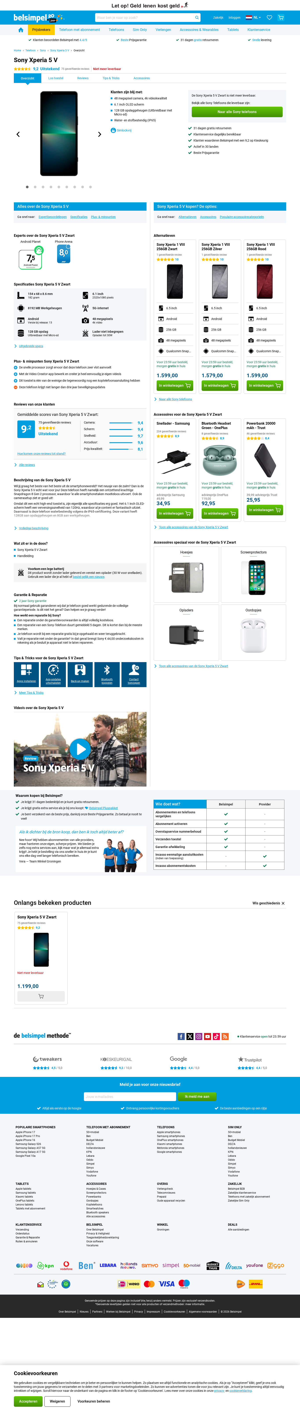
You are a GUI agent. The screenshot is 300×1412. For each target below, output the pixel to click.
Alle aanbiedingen (238, 1229)
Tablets (233, 30)
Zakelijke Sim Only (238, 1200)
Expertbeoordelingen (53, 217)
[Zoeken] (197, 17)
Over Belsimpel (95, 1229)
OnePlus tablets (25, 1200)
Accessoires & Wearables (199, 30)
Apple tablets (23, 1188)
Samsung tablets (26, 1192)
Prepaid (161, 1196)
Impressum (153, 1311)
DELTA (90, 1144)
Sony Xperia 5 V (59, 50)
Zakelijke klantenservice (242, 1192)
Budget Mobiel (94, 1140)
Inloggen (234, 17)
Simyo (90, 1167)
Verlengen (163, 30)
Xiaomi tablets (24, 1196)
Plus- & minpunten (103, 217)
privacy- (219, 1390)
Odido (89, 1159)
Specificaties (78, 217)
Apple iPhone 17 (25, 1132)
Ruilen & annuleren (27, 1241)
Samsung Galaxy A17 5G (30, 1151)
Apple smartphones (168, 1132)
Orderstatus (22, 1233)
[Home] (21, 30)
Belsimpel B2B (236, 1188)
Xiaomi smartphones (169, 1144)
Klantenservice (259, 30)
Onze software (94, 1241)
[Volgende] (99, 134)
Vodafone (92, 1171)
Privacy (138, 1311)
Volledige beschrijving (33, 528)
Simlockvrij (124, 130)
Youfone (91, 1175)
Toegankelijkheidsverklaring (102, 1237)
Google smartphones (169, 1151)
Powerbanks (93, 1196)
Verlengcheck (165, 1188)
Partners (97, 1311)
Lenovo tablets (24, 1204)
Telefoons (116, 30)
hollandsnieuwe (95, 1148)
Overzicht (79, 50)
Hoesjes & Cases (96, 1188)
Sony (43, 50)
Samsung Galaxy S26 (28, 1144)
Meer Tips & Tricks (31, 692)
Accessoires (208, 217)
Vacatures (92, 1245)
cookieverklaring (241, 1390)
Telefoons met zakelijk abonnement (249, 1196)
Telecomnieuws (166, 1192)
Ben (88, 1136)
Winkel (162, 1224)
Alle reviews (27, 465)
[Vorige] (18, 134)
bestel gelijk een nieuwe (88, 576)
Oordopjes (92, 1200)
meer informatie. (195, 1304)
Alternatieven (188, 217)
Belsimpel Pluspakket (103, 808)
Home (17, 50)
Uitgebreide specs (31, 346)
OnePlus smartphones (170, 1140)
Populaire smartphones (36, 1127)
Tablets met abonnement (30, 1208)
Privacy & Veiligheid (98, 1233)
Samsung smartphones (171, 1136)
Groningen (163, 1229)
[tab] (27, 187)
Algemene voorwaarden (203, 1311)
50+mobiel (92, 1132)
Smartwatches (94, 1208)
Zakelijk (235, 1184)
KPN (89, 1151)
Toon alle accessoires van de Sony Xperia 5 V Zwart (193, 527)
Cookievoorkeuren (174, 1311)
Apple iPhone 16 (25, 1140)
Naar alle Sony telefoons (175, 399)
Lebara (90, 1155)
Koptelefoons (94, 1204)
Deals (232, 1224)
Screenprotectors (96, 1192)
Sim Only (140, 30)
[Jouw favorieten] (269, 17)
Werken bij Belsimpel (118, 1311)
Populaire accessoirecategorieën (242, 217)
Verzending (22, 1229)
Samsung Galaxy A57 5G (30, 1148)
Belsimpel (94, 1224)
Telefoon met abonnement (79, 30)
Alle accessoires (95, 1216)
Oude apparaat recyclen (171, 1200)
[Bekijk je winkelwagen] (281, 17)
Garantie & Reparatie (28, 1237)
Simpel (90, 1163)
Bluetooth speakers (97, 1212)
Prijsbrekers (41, 30)
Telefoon (30, 50)
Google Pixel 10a (26, 1155)
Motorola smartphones (170, 1148)
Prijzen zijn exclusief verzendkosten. (194, 1300)
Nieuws (84, 1311)
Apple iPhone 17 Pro (28, 1136)
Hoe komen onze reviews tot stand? (41, 453)
